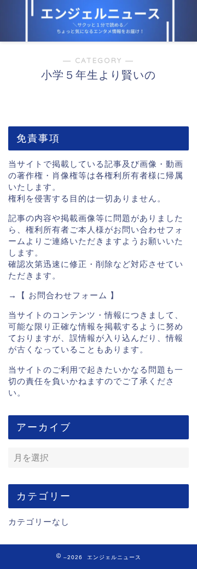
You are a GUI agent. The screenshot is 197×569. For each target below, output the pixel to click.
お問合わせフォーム (67, 295)
